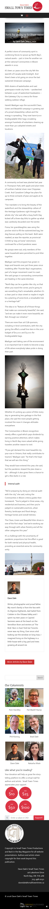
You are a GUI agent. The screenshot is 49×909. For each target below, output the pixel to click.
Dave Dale (20, 41)
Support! (38, 817)
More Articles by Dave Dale (19, 662)
